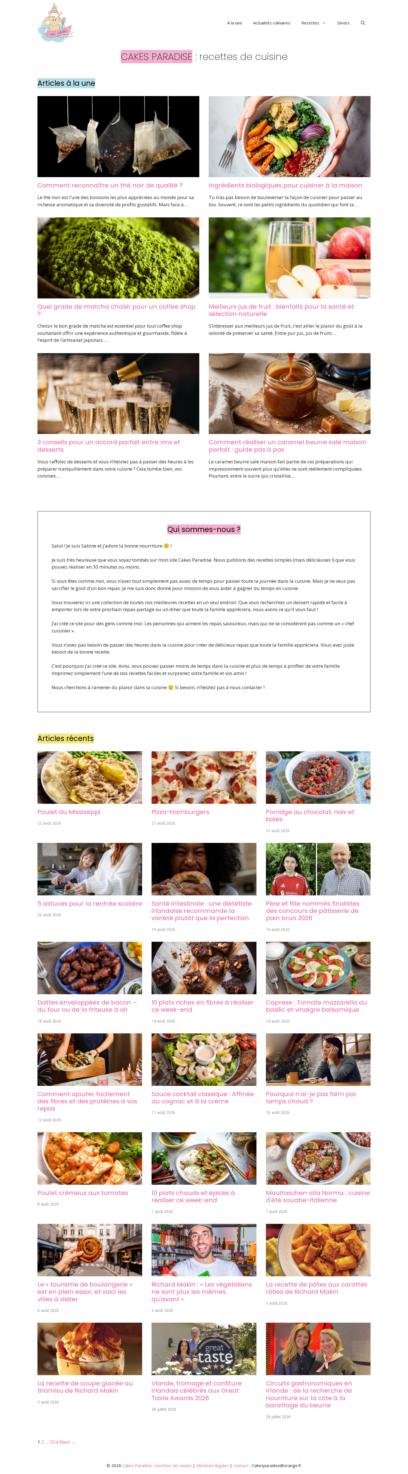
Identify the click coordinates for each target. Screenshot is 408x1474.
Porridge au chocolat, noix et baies (310, 815)
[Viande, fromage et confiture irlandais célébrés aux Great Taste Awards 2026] (204, 1371)
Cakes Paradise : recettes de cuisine (157, 1465)
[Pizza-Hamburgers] (204, 800)
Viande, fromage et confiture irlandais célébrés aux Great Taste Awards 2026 (197, 1390)
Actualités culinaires (271, 23)
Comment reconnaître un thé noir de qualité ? (110, 185)
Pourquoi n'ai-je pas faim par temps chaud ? (311, 1098)
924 (54, 1442)
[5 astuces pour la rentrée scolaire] (89, 891)
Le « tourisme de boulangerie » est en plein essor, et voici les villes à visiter (84, 1292)
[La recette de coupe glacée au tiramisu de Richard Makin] (89, 1371)
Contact (240, 1465)
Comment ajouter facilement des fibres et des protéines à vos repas (87, 1101)
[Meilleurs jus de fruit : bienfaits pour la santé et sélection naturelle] (290, 295)
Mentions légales (212, 1465)
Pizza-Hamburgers (180, 812)
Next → (68, 1442)
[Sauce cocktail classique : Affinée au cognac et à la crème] (204, 1082)
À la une (234, 23)
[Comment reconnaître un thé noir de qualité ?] (118, 173)
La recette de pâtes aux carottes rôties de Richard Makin (316, 1288)
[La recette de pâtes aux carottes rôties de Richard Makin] (318, 1272)
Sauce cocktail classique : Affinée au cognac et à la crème (203, 1098)
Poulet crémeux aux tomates (82, 1193)
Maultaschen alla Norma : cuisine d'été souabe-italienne (318, 1196)
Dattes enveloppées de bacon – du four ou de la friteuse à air (87, 1006)
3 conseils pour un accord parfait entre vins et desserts (108, 446)
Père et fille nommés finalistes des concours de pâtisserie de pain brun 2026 (312, 911)
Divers (343, 23)
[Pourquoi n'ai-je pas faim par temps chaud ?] (318, 1082)
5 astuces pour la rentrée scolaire (89, 903)
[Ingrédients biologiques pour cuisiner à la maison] (290, 173)
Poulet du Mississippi (68, 812)
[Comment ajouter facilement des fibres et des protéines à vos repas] (89, 1082)
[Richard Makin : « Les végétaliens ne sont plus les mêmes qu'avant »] (204, 1272)
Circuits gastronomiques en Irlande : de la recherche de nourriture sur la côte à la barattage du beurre (309, 1394)
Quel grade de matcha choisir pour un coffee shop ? (116, 310)
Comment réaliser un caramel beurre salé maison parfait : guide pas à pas (287, 446)
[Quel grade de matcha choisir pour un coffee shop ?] (118, 295)
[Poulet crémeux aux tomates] (89, 1181)
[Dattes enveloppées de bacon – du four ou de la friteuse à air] (89, 990)
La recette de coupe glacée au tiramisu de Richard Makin (85, 1387)
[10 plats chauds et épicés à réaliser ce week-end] (204, 1181)
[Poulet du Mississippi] (89, 800)
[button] (363, 22)
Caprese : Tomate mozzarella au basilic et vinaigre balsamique (316, 1006)
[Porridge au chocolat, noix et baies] (318, 800)
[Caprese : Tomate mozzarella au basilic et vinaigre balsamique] (318, 990)
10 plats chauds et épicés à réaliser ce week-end (193, 1196)
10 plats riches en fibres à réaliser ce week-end (203, 1006)
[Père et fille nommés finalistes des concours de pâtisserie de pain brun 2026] (318, 891)
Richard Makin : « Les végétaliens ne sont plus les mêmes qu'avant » (202, 1292)
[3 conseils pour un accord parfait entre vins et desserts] (118, 430)
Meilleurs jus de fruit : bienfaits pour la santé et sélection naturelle (281, 310)
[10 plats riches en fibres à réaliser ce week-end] (204, 990)
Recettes (310, 23)
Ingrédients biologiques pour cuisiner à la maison (285, 185)
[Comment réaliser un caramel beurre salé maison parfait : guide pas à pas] (290, 430)
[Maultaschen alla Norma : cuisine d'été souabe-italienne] (318, 1181)
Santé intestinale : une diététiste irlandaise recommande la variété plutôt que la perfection (202, 911)
